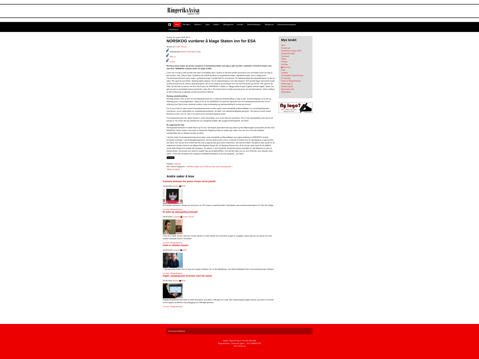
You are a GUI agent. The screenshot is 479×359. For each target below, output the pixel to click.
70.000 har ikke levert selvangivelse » (218, 167)
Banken (197, 24)
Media (215, 24)
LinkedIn (284, 73)
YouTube (284, 64)
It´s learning (286, 78)
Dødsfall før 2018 (288, 53)
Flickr (283, 70)
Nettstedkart (286, 92)
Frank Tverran (181, 47)
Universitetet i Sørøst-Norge (292, 75)
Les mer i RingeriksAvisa (172, 209)
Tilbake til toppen (173, 169)
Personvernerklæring (176, 331)
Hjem (283, 45)
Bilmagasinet (228, 24)
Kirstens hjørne (287, 86)
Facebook (285, 56)
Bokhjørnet (269, 24)
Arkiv (177, 24)
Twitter (283, 59)
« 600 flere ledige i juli (194, 167)
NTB (183, 186)
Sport (207, 24)
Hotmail (284, 62)
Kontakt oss (285, 48)
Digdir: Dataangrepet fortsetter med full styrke (187, 276)
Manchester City (287, 89)
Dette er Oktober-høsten (175, 245)
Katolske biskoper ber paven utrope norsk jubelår (189, 181)
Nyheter (178, 164)
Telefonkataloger (253, 24)
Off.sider (186, 24)
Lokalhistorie (173, 29)
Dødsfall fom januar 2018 (291, 51)
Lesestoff (176, 217)
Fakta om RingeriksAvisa (291, 81)
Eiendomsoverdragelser (286, 24)
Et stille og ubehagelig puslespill (180, 212)
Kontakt (240, 24)
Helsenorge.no (287, 84)
